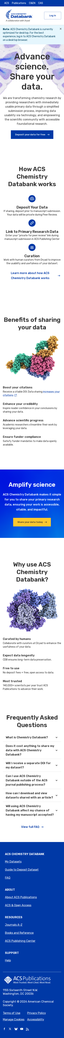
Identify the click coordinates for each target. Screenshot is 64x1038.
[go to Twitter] (10, 1029)
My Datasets (13, 861)
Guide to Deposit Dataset (22, 869)
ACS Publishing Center (20, 941)
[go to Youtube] (21, 1029)
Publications (19, 3)
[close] (61, 29)
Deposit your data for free (30, 134)
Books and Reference (19, 933)
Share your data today (30, 522)
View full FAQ (30, 827)
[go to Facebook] (4, 1029)
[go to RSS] (27, 1029)
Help (8, 960)
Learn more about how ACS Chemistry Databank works (30, 275)
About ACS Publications (21, 897)
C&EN (32, 3)
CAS (40, 3)
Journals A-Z (13, 924)
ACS (6, 3)
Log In (52, 15)
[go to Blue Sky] (16, 1029)
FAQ (7, 877)
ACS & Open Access (18, 905)
